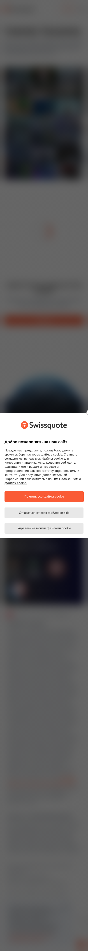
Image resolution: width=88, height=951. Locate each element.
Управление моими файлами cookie (44, 528)
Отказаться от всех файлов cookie (44, 513)
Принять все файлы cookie (44, 496)
